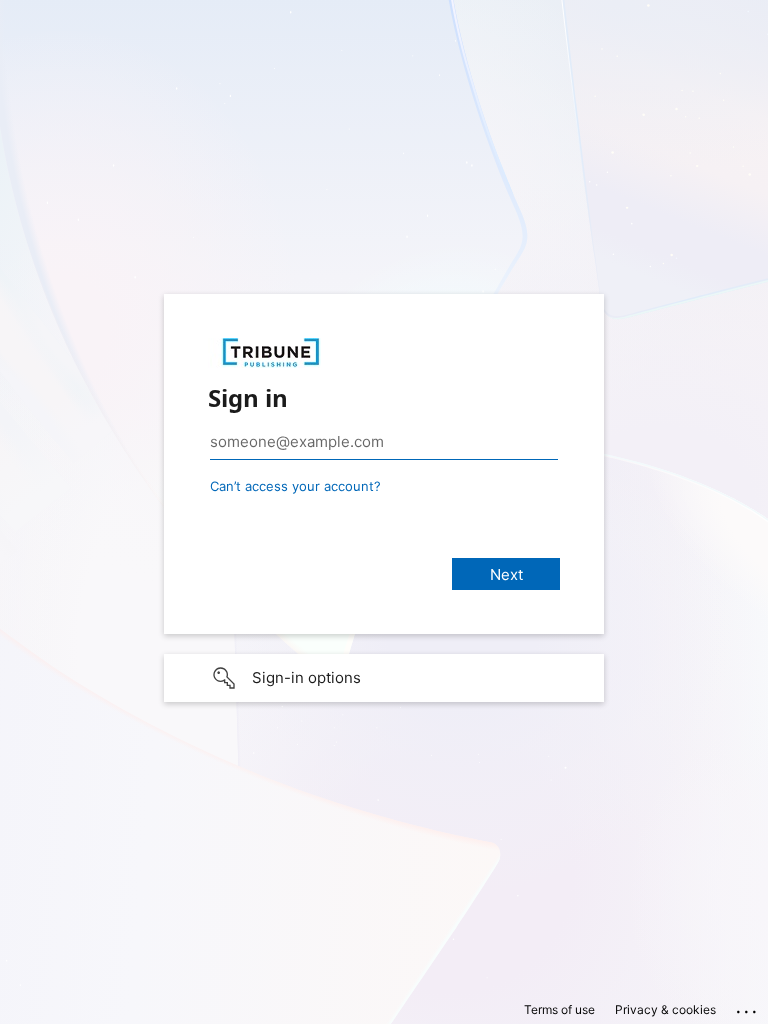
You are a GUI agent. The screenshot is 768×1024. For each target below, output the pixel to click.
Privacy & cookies (665, 1009)
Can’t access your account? (295, 486)
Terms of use (559, 1009)
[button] (384, 678)
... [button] (748, 1007)
